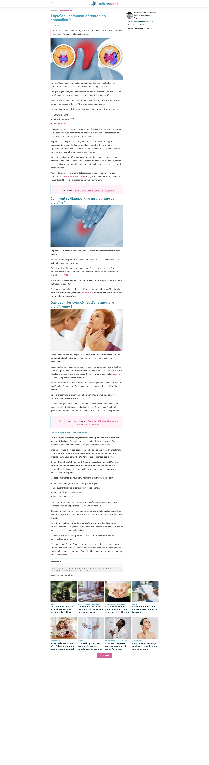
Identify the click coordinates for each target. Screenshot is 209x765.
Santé (53, 604)
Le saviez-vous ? (66, 10)
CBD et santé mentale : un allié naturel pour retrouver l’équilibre (63, 609)
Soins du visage (138, 641)
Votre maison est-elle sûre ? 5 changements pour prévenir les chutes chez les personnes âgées (63, 646)
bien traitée (87, 292)
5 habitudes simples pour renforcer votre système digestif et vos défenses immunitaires (117, 609)
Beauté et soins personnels (89, 604)
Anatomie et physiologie (115, 604)
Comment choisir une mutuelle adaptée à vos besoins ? (144, 609)
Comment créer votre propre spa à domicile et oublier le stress (91, 609)
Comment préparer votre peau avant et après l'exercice (115, 646)
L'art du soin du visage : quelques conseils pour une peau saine (145, 646)
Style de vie (54, 10)
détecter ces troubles (74, 176)
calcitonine (60, 123)
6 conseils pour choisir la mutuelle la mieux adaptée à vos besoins (90, 646)
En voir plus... (104, 655)
